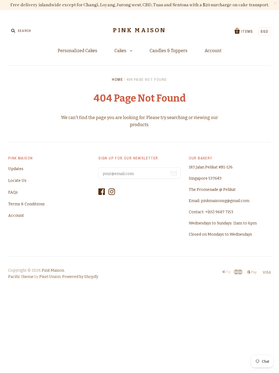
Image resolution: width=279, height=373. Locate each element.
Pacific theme (21, 276)
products (139, 124)
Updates (15, 169)
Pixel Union (49, 276)
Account (213, 50)
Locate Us (17, 180)
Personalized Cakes (77, 50)
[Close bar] (275, 3)
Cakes (120, 50)
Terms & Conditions (26, 204)
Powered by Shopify (80, 276)
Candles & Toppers (168, 50)
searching (177, 117)
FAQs (13, 192)
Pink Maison (139, 30)
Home (117, 79)
